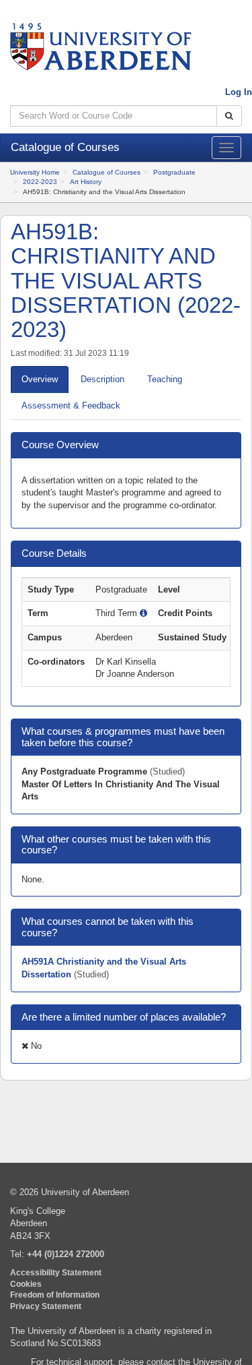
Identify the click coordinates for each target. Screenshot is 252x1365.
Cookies (26, 1283)
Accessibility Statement (55, 1272)
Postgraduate (174, 172)
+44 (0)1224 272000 (65, 1254)
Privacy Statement (45, 1306)
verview (40, 379)
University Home (35, 172)
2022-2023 (40, 181)
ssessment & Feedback (71, 405)
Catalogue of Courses (106, 172)
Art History (85, 181)
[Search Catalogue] (229, 116)
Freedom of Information (54, 1294)
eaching (164, 379)
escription (102, 379)
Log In (238, 92)
